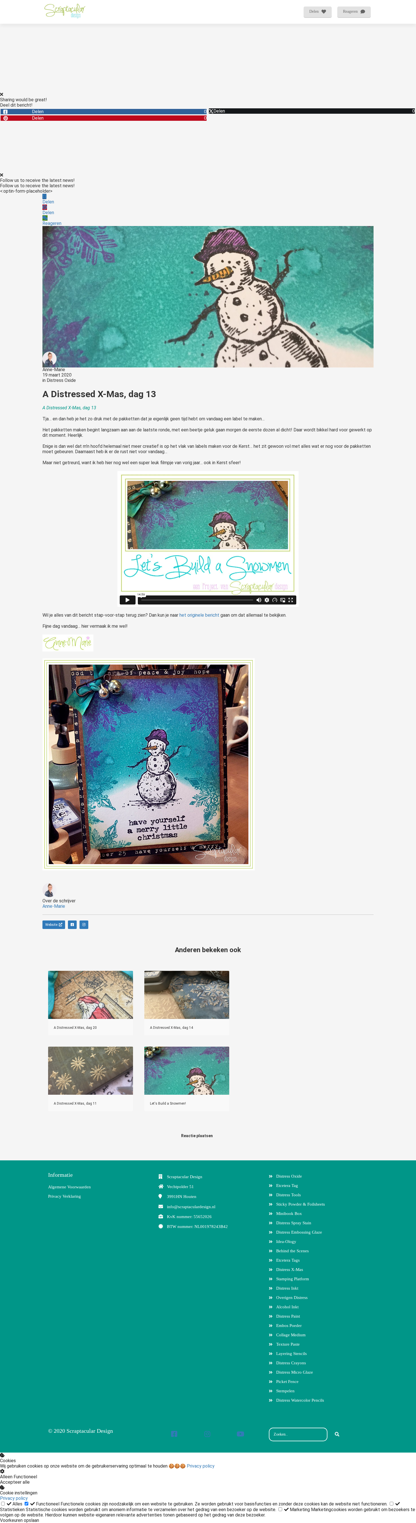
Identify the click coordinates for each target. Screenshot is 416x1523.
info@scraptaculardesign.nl (191, 1206)
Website (51, 925)
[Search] (337, 1434)
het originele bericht (199, 615)
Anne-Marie (53, 369)
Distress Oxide (61, 380)
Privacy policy (201, 1466)
